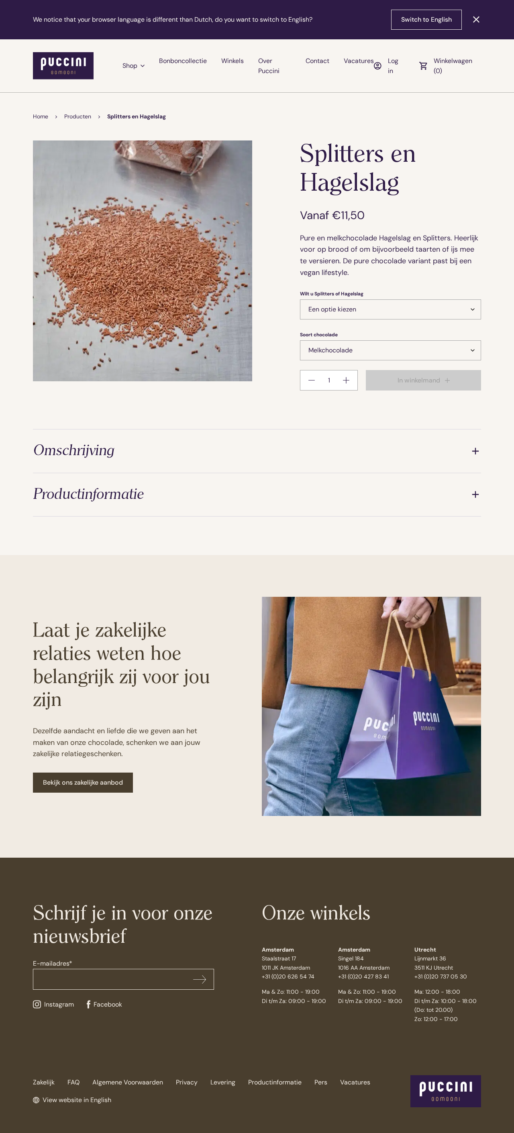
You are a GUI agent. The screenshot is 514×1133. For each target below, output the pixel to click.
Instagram (59, 1004)
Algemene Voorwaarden (127, 1082)
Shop (129, 65)
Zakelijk (44, 1082)
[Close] (476, 19)
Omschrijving (73, 451)
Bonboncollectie (183, 61)
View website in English (77, 1100)
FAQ (73, 1082)
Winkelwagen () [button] (453, 66)
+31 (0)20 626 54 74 (288, 976)
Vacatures (359, 61)
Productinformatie (88, 494)
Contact (317, 61)
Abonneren (199, 979)
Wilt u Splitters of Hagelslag (331, 293)
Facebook (108, 1004)
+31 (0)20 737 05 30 (440, 976)
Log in (393, 66)
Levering (222, 1082)
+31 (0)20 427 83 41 (363, 976)
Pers (320, 1082)
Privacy (187, 1082)
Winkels (232, 61)
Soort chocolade (319, 334)
